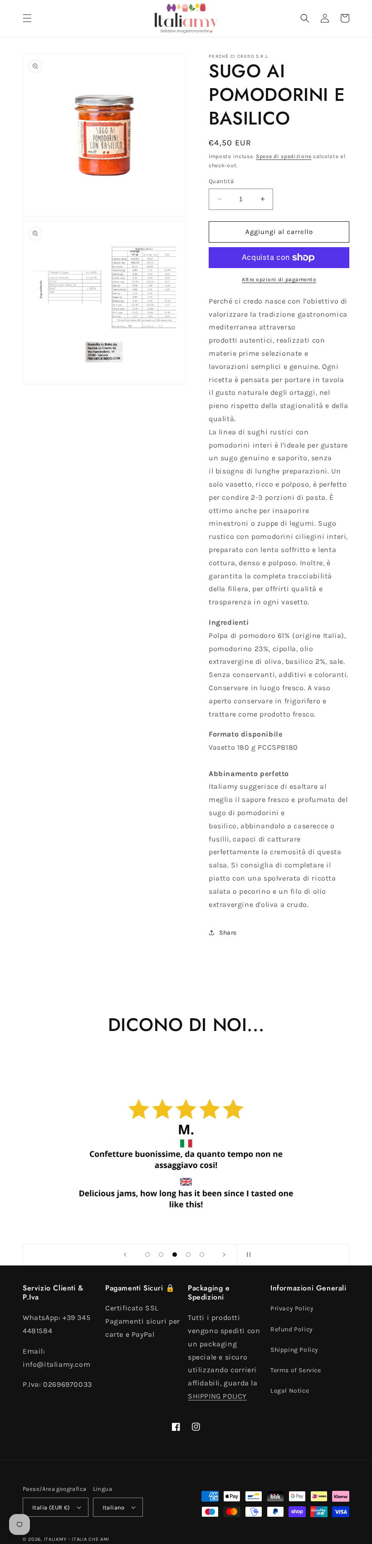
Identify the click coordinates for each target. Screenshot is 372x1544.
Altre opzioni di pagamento (279, 279)
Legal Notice (289, 1391)
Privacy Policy (291, 1308)
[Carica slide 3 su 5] (174, 1254)
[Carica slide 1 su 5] (147, 1254)
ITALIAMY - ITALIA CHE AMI (77, 1539)
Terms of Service (295, 1370)
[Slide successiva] (224, 1255)
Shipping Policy (294, 1350)
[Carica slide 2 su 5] (161, 1254)
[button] (27, 18)
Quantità (221, 181)
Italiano (114, 1507)
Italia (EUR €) (51, 1507)
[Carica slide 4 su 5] (188, 1254)
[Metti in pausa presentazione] (247, 1255)
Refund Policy (291, 1329)
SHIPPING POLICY (217, 1396)
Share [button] (228, 932)
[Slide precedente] (125, 1255)
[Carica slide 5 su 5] (202, 1254)
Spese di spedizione (283, 156)
